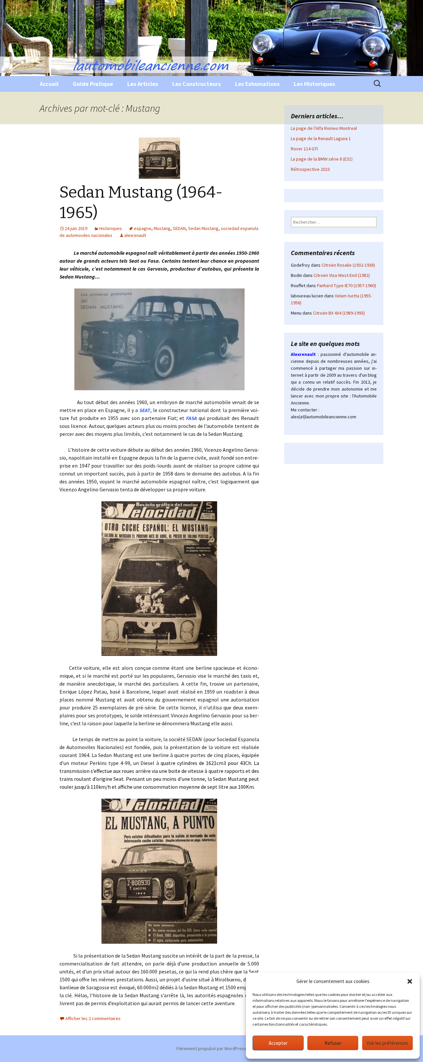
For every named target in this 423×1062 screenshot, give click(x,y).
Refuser (333, 1043)
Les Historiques (314, 84)
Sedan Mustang (203, 228)
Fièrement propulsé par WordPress (211, 1048)
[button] (409, 981)
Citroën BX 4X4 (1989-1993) (339, 313)
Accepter (278, 1043)
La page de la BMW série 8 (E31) (322, 159)
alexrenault (135, 235)
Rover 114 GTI (304, 149)
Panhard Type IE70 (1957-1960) (346, 285)
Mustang (162, 228)
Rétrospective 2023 (310, 169)
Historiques (110, 228)
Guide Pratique (93, 84)
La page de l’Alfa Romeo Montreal (324, 128)
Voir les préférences (387, 1043)
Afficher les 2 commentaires (93, 1018)
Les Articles (142, 84)
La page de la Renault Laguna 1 (321, 138)
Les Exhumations (257, 84)
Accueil (49, 84)
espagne (142, 228)
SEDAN (179, 228)
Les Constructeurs (196, 84)
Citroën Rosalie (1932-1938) (348, 265)
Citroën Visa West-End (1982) (342, 275)
